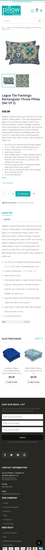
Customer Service (10, 533)
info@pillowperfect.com (11, 494)
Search (39, 20)
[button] (35, 338)
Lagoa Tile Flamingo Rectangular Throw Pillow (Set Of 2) (21, 99)
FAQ (5, 537)
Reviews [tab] (7, 219)
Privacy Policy (9, 524)
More (4, 177)
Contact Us (8, 519)
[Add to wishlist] (34, 193)
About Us (7, 511)
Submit (22, 437)
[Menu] (41, 10)
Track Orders (8, 545)
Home (3, 27)
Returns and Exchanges (13, 541)
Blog (5, 515)
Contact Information (11, 507)
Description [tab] (7, 212)
